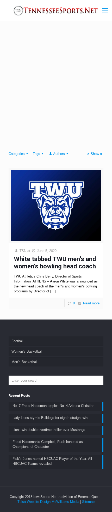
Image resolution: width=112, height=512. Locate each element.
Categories (17, 154)
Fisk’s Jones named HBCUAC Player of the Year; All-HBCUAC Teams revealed (53, 461)
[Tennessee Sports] (56, 10)
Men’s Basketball (24, 362)
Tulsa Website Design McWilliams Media (48, 502)
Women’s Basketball (26, 351)
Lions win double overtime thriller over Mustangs (49, 430)
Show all (97, 154)
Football (17, 341)
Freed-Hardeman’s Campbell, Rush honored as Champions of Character (48, 444)
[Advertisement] (56, 87)
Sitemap (88, 502)
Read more (91, 303)
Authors (59, 154)
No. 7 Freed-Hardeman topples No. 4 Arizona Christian (53, 406)
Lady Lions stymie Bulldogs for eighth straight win (50, 418)
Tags (36, 154)
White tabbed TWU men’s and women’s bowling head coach (55, 262)
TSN (23, 251)
